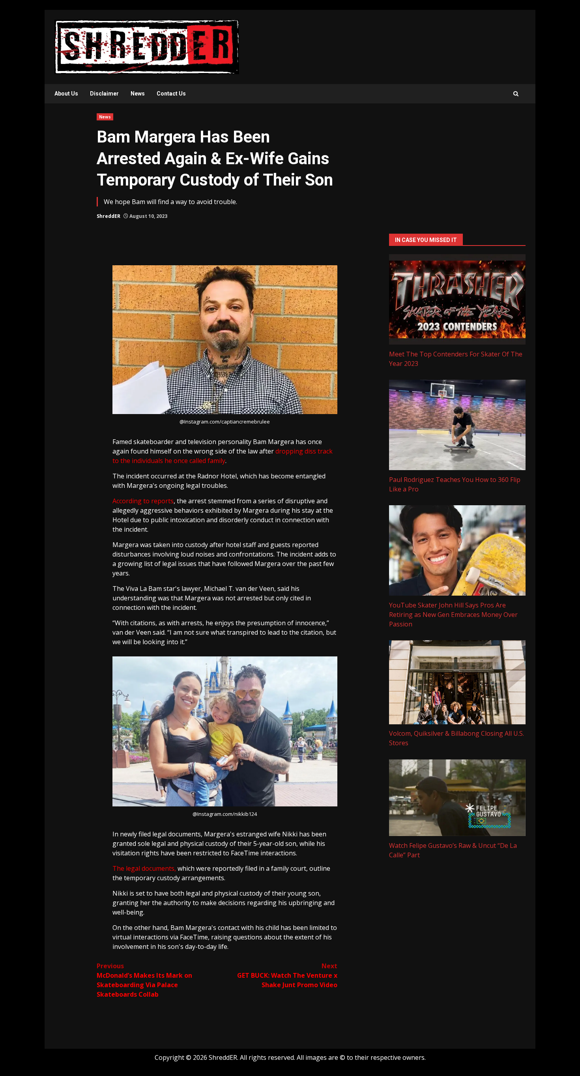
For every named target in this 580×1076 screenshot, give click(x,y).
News (138, 93)
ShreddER (108, 216)
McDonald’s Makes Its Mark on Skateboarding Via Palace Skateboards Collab (144, 980)
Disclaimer (104, 93)
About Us (66, 93)
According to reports (143, 501)
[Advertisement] (457, 168)
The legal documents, (144, 868)
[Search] (515, 93)
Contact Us (171, 93)
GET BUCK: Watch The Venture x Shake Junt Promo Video (287, 975)
